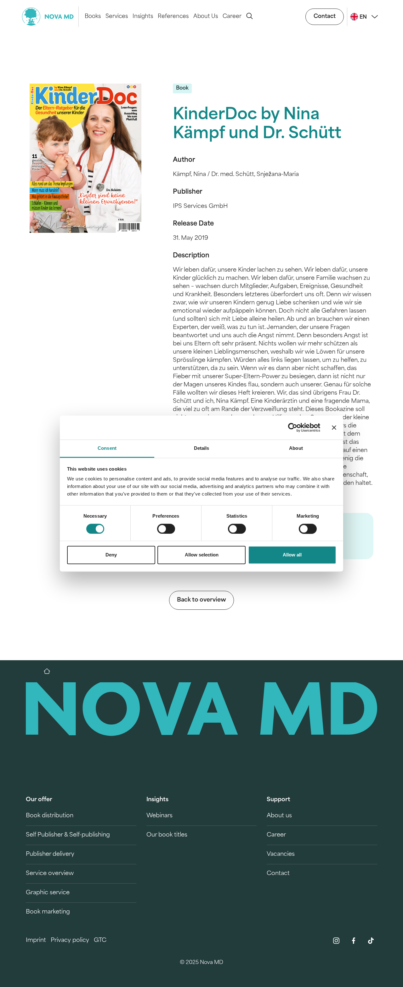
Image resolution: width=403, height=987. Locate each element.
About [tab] (296, 448)
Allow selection (202, 555)
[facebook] (353, 940)
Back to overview (201, 600)
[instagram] (336, 940)
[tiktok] (371, 940)
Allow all (292, 555)
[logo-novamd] (50, 16)
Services (116, 16)
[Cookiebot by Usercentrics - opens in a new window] (292, 427)
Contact (325, 16)
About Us (205, 16)
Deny (111, 555)
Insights (143, 16)
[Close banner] (334, 427)
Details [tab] (201, 448)
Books (93, 16)
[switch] (166, 529)
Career (232, 16)
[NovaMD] (50, 671)
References (173, 16)
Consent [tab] (107, 448)
